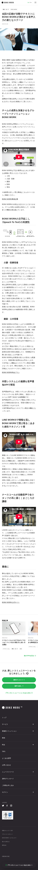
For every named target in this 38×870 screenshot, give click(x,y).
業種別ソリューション (9, 731)
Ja (28, 2)
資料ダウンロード (18, 680)
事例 (3, 738)
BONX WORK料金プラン (11, 372)
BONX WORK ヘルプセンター (9, 837)
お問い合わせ (6, 765)
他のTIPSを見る (29, 655)
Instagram (11, 806)
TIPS (3, 751)
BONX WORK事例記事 (10, 199)
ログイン (5, 792)
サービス (5, 724)
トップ (4, 717)
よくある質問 (6, 758)
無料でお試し (18, 686)
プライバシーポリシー (7, 834)
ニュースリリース (8, 772)
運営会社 (4, 845)
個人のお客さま (6, 841)
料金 (3, 745)
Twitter (3, 806)
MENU (35, 2)
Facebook (7, 806)
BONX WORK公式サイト (11, 602)
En (31, 2)
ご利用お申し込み (8, 785)
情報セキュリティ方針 (7, 830)
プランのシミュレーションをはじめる (18, 693)
